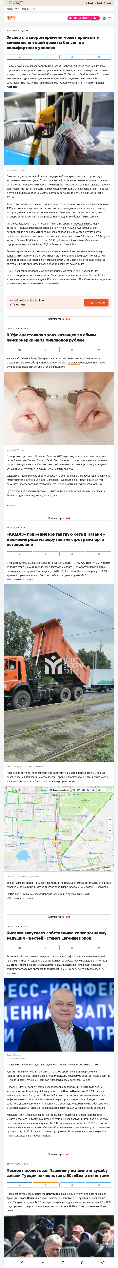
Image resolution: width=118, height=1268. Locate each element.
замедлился (77, 263)
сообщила (74, 362)
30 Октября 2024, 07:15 (17, 31)
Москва (25, 9)
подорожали (80, 223)
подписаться (96, 302)
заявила (88, 270)
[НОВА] (83, 18)
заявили (11, 255)
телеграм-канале (80, 1079)
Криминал (11, 505)
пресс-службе (72, 575)
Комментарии (59, 319)
